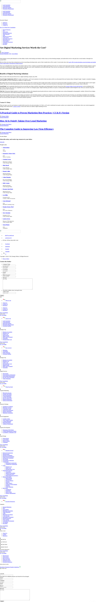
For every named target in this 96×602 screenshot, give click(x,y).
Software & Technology (8, 458)
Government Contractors (8, 460)
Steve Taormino (5, 52)
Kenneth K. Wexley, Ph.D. (9, 153)
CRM (4, 35)
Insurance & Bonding (7, 455)
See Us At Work (4, 27)
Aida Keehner (6, 147)
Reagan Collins (5, 116)
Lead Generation (6, 5)
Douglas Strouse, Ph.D (8, 207)
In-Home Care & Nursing (11, 484)
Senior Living (9, 492)
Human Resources (6, 39)
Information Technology (8, 38)
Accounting (5, 43)
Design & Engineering (8, 452)
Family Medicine (9, 487)
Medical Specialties (7, 476)
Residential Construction (11, 463)
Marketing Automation (7, 33)
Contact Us (5, 25)
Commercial (8, 489)
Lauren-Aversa (6, 218)
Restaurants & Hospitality (8, 456)
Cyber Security (6, 37)
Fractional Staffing (7, 326)
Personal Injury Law (10, 469)
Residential (8, 490)
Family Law (8, 468)
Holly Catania (6, 183)
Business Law (9, 466)
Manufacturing (6, 454)
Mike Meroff (6, 165)
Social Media (5, 32)
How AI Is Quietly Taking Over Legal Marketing (23, 121)
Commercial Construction (11, 464)
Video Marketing (6, 34)
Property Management (10, 493)
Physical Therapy (9, 480)
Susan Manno (6, 224)
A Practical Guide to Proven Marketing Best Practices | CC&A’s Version (34, 112)
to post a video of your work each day (74, 86)
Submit (2, 295)
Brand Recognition (7, 7)
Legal (4, 465)
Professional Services (7, 470)
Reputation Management (8, 8)
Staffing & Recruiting (10, 473)
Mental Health (9, 478)
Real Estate (5, 488)
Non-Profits (5, 459)
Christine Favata (7, 159)
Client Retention (6, 6)
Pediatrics (8, 485)
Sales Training (6, 40)
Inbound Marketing (6, 29)
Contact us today (16, 106)
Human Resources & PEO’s (12, 475)
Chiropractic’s (9, 479)
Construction (6, 461)
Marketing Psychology (7, 36)
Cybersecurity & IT (10, 474)
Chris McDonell (6, 201)
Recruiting (5, 44)
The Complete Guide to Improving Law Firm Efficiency (27, 129)
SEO (4, 30)
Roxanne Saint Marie (6, 124)
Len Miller (5, 195)
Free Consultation (11, 27)
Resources (5, 23)
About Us (5, 22)
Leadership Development (8, 42)
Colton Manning (7, 177)
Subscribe (2, 142)
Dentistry (8, 481)
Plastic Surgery (9, 483)
